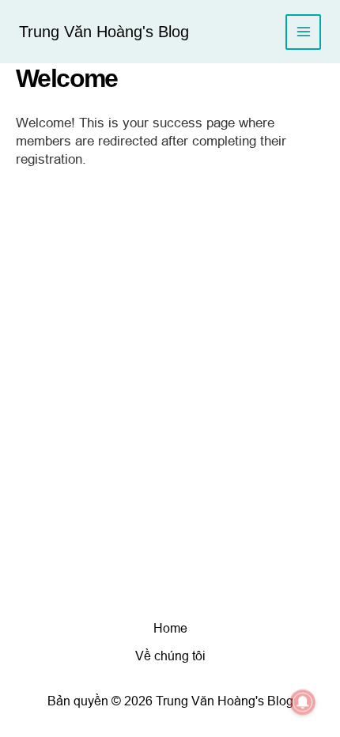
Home (170, 628)
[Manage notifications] (302, 702)
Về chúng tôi (170, 656)
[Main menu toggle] (303, 32)
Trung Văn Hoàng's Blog (104, 31)
